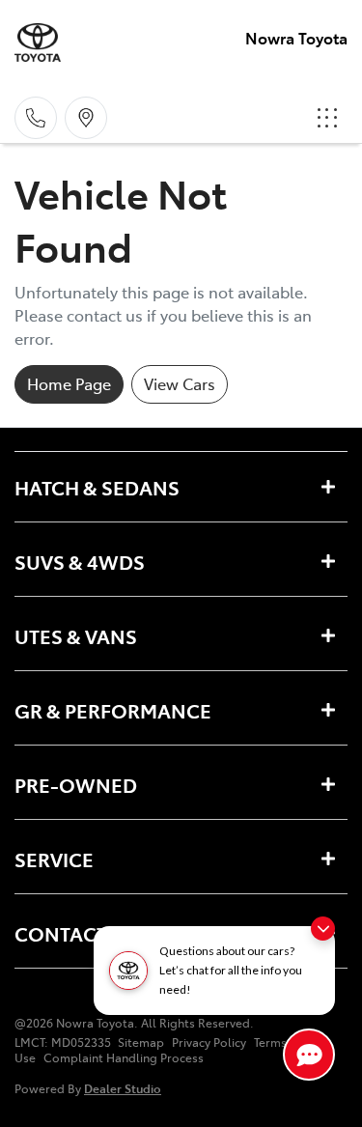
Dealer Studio (122, 1088)
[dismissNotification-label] (323, 928)
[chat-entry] (309, 1054)
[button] (327, 118)
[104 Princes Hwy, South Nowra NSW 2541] (86, 117)
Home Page (69, 383)
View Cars (179, 383)
